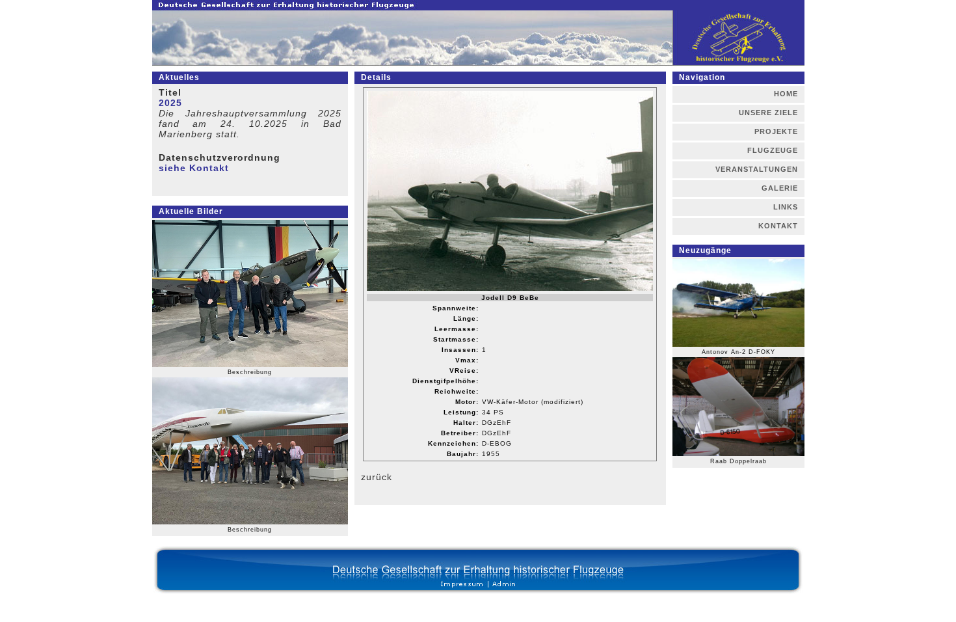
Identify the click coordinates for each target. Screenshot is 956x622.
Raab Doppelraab (738, 461)
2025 (170, 103)
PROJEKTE (776, 131)
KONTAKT (778, 226)
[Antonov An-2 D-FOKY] (738, 347)
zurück (376, 477)
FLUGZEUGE (772, 150)
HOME (786, 94)
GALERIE (780, 188)
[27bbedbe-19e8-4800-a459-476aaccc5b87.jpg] (250, 367)
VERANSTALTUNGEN (756, 169)
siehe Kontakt (194, 168)
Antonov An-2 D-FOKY (738, 352)
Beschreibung (250, 372)
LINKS (785, 207)
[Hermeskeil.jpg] (250, 524)
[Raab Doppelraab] (738, 456)
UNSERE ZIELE (768, 112)
